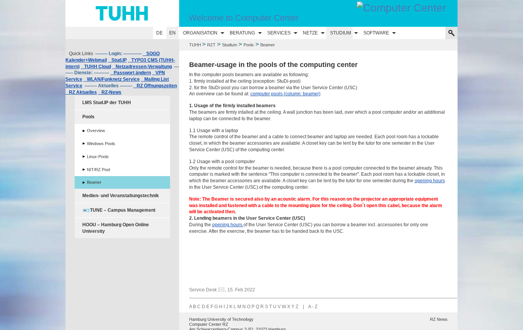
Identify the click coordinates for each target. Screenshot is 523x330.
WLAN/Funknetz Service (111, 79)
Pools (249, 44)
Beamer (94, 182)
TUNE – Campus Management (122, 210)
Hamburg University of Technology (221, 319)
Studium (340, 33)
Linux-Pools (98, 156)
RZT (211, 44)
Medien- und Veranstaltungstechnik (120, 195)
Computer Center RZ (208, 324)
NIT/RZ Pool (98, 169)
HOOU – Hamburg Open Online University (115, 228)
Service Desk (203, 289)
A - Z (312, 306)
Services (279, 33)
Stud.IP (117, 60)
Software (376, 33)
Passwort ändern (130, 72)
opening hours (430, 180)
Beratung (242, 33)
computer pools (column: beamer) (285, 93)
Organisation (200, 33)
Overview (96, 130)
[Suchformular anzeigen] (451, 33)
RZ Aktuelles (81, 92)
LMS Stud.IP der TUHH (106, 102)
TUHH (195, 44)
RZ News (439, 319)
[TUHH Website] (122, 13)
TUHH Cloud (96, 66)
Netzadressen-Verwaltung (142, 66)
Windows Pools (101, 143)
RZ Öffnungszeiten (155, 85)
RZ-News (109, 92)
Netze (310, 33)
